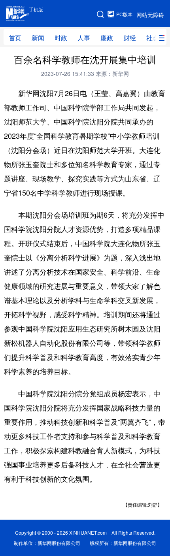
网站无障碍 (150, 15)
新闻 (38, 37)
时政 (61, 37)
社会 (152, 37)
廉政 (106, 37)
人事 (83, 37)
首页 (15, 37)
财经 (129, 37)
